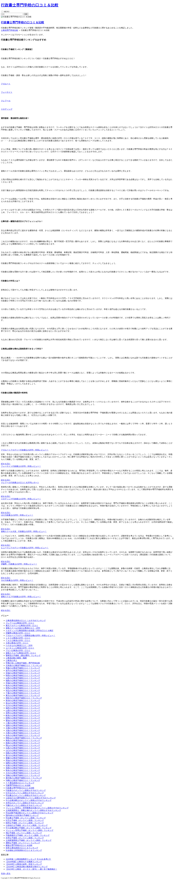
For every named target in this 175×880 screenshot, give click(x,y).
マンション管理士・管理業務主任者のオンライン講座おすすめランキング (37, 808)
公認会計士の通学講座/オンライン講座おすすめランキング (31, 798)
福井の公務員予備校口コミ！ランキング (23, 708)
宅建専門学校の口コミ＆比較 (18, 785)
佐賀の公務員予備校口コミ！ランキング (23, 765)
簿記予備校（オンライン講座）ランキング (24, 833)
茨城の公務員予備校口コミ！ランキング (23, 683)
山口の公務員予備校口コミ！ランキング (23, 750)
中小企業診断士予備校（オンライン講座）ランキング (28, 828)
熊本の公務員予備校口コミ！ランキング (23, 770)
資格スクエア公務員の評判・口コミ (21, 653)
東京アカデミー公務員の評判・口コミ (22, 625)
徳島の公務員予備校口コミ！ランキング (23, 753)
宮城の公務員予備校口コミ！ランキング (23, 673)
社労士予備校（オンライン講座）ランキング (25, 820)
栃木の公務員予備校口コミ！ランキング (23, 685)
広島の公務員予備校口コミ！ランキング (23, 748)
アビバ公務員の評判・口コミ (18, 650)
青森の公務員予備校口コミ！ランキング (23, 668)
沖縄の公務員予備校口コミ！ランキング (23, 780)
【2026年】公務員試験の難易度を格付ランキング (27, 867)
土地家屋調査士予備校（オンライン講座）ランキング (28, 840)
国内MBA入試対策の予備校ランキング (22, 815)
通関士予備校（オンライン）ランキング (23, 843)
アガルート (5, 84)
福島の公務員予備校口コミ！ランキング (23, 680)
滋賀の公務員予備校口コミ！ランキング (23, 725)
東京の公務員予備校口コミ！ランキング (23, 695)
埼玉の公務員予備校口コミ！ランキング (23, 690)
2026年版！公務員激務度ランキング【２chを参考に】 (28, 859)
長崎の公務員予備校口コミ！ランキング (23, 768)
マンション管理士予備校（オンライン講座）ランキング (29, 830)
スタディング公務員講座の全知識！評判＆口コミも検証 (29, 630)
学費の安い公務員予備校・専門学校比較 (23, 663)
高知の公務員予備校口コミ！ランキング (23, 760)
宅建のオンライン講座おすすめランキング (24, 805)
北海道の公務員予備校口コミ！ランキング (24, 665)
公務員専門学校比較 (9, 30)
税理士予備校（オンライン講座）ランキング (25, 823)
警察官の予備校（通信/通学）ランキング (23, 655)
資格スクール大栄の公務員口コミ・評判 (23, 628)
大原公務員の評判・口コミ (17, 643)
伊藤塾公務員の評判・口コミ (18, 633)
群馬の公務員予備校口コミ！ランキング (23, 688)
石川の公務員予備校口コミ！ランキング (23, 705)
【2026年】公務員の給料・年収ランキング (24, 864)
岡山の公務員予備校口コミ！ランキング (23, 745)
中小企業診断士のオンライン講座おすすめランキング (28, 800)
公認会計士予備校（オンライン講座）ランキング (27, 825)
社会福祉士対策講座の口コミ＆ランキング (24, 850)
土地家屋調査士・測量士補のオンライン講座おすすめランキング (33, 810)
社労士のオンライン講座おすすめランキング (25, 793)
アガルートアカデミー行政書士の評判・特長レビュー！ (25, 450)
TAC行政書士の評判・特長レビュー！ (17, 580)
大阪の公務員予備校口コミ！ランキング (23, 730)
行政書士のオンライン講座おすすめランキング (26, 790)
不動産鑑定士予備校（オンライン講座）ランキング (28, 835)
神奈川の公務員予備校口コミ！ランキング (24, 698)
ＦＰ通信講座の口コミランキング (20, 783)
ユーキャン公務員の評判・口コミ (20, 648)
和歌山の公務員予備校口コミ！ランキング (24, 738)
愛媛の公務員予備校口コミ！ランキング (23, 758)
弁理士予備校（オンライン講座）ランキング (25, 838)
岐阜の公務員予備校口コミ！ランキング (23, 715)
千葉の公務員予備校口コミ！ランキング (23, 693)
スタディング (6, 109)
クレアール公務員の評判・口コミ (20, 623)
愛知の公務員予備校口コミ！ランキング (23, 720)
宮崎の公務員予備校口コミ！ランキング (23, 775)
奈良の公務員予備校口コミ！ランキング (23, 735)
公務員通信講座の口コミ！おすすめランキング (26, 620)
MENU (7, 12)
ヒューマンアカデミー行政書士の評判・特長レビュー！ (25, 548)
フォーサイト (6, 92)
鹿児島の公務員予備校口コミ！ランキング (24, 778)
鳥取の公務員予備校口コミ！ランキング (23, 740)
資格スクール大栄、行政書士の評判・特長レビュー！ (24, 531)
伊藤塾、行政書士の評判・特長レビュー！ (19, 564)
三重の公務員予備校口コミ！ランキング (23, 723)
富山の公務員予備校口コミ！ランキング (23, 703)
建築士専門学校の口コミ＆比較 (19, 845)
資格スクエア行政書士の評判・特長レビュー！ (21, 597)
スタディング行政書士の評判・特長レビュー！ (21, 499)
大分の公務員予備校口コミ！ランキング (23, 773)
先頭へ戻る (5, 874)
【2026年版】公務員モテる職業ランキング (24, 862)
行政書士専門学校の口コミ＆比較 (29, 5)
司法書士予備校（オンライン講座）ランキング (26, 818)
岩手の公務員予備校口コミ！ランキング (23, 670)
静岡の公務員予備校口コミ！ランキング (23, 718)
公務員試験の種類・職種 (16, 658)
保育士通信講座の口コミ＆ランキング (22, 848)
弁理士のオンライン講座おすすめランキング (25, 803)
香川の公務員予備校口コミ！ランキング (23, 755)
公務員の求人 (11, 660)
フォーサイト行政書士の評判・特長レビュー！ (21, 466)
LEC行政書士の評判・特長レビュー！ (17, 515)
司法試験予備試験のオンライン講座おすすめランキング (29, 813)
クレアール (5, 101)
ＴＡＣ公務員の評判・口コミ (18, 640)
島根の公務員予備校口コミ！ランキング (23, 743)
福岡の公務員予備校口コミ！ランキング (23, 763)
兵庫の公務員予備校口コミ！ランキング (23, 733)
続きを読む (5, 464)
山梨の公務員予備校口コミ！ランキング (23, 710)
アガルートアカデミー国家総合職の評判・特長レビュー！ (30, 635)
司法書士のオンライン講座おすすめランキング (26, 795)
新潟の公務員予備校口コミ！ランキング (23, 700)
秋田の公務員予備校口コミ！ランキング (23, 675)
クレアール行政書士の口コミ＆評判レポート (20, 483)
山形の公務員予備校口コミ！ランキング (23, 678)
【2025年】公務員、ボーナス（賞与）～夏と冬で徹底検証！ (31, 869)
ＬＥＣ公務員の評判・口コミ (18, 638)
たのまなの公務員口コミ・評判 (19, 645)
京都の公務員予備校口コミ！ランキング (23, 728)
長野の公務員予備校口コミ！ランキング (23, 713)
